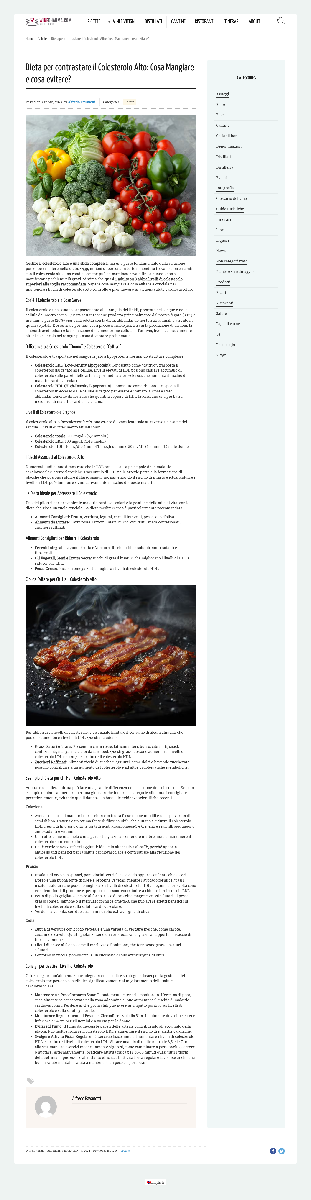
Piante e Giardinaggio (235, 271)
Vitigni (222, 355)
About (254, 21)
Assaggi (222, 94)
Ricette (93, 21)
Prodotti (223, 282)
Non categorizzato (231, 261)
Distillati (153, 21)
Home (29, 39)
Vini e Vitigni (124, 21)
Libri (220, 230)
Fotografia (225, 188)
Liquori (222, 240)
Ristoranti (204, 21)
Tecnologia (225, 345)
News (221, 251)
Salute (42, 39)
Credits (125, 1150)
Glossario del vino (231, 198)
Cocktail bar (226, 136)
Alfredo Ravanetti (81, 102)
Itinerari (231, 21)
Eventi (221, 178)
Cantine (178, 21)
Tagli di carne (228, 324)
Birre (220, 105)
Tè (218, 334)
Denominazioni (229, 146)
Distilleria (224, 167)
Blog (220, 115)
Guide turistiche (230, 209)
